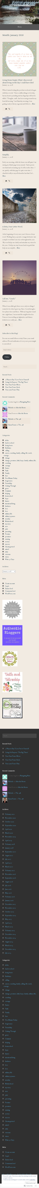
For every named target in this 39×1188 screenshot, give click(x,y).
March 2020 (9, 833)
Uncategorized (9, 547)
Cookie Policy (32, 1180)
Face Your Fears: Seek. (12, 387)
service (7, 542)
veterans (7, 554)
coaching (8, 463)
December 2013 (10, 949)
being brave (9, 445)
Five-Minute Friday (11, 478)
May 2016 (8, 893)
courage (7, 466)
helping (7, 493)
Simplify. (5, 155)
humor (7, 501)
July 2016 (8, 885)
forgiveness (8, 481)
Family (7, 473)
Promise (7, 534)
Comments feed (10, 591)
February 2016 (10, 897)
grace (7, 488)
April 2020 (8, 829)
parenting (8, 531)
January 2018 (9, 848)
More (33, 104)
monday (7, 519)
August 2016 (9, 882)
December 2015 (10, 904)
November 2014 (10, 938)
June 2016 (8, 889)
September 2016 (10, 878)
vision (7, 557)
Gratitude (8, 491)
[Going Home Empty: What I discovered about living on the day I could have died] (9, 109)
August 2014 (9, 942)
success (7, 544)
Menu (20, 27)
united (7, 549)
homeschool (9, 496)
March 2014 (9, 946)
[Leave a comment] (6, 253)
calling (7, 450)
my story (8, 524)
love (6, 509)
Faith (6, 471)
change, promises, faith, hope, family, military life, (20, 461)
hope (6, 499)
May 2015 (8, 919)
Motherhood (9, 521)
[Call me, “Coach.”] (9, 325)
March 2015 (9, 927)
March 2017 (9, 867)
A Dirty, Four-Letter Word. (12, 227)
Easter (7, 468)
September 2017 (10, 852)
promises (8, 537)
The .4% (18, 419)
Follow (7, 357)
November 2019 (10, 837)
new (6, 526)
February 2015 (10, 930)
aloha (6, 440)
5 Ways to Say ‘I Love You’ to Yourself (17, 380)
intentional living (10, 504)
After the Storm (21, 408)
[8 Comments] (6, 325)
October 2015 (9, 912)
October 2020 (9, 822)
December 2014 (10, 934)
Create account (10, 583)
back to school (9, 443)
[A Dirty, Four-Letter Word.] (9, 253)
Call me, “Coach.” (9, 299)
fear (6, 476)
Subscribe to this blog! (10, 333)
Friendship (8, 483)
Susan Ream (12, 425)
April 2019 (8, 840)
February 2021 (10, 814)
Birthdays (8, 448)
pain (6, 529)
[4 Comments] (6, 109)
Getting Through (10, 486)
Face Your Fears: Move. (13, 385)
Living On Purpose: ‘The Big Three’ (16, 382)
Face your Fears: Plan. (12, 390)
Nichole (10, 408)
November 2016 (10, 874)
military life (8, 514)
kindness (8, 506)
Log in (7, 586)
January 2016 (9, 900)
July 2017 (8, 859)
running (7, 539)
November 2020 (10, 818)
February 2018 (10, 844)
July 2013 (8, 953)
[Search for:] (19, 367)
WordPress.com (10, 594)
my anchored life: (19, 5)
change (7, 458)
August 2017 (9, 855)
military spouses (10, 516)
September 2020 (10, 825)
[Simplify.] (9, 181)
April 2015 (8, 923)
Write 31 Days (9, 559)
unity (6, 552)
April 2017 (8, 863)
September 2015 (10, 915)
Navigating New (25, 402)
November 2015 (10, 908)
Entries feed (9, 589)
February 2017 (10, 870)
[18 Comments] (6, 181)
